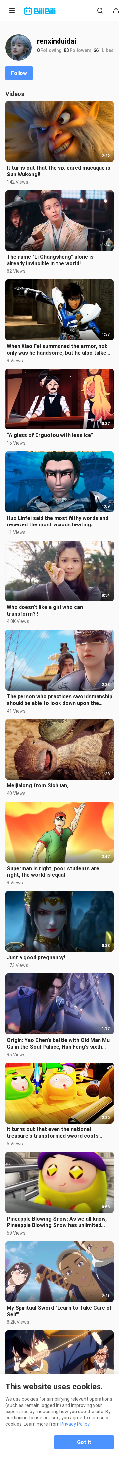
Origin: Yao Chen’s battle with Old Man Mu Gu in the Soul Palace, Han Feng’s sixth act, (58, 1043)
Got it (84, 1442)
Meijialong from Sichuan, (37, 785)
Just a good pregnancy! (36, 957)
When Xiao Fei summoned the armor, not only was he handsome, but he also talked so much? (58, 349)
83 (66, 50)
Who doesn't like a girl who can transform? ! (45, 610)
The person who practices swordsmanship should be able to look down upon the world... (59, 700)
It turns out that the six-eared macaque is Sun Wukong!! (58, 171)
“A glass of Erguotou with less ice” (50, 435)
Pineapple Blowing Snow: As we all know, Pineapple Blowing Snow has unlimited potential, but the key (57, 1222)
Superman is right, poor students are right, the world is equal (53, 871)
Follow (19, 73)
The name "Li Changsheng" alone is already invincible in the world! (50, 260)
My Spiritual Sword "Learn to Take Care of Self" (59, 1311)
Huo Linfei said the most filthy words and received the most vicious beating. (57, 521)
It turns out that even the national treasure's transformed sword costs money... (53, 1132)
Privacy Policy (75, 1424)
